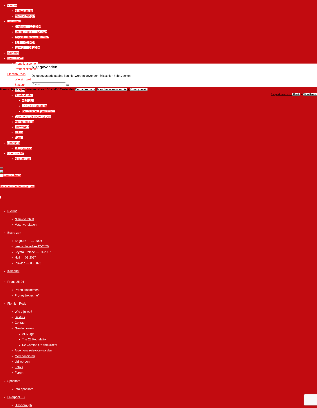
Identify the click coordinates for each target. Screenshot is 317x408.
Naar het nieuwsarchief (112, 89)
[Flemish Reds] (10, 175)
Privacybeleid (138, 89)
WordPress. (310, 94)
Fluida (296, 94)
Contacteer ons (85, 89)
